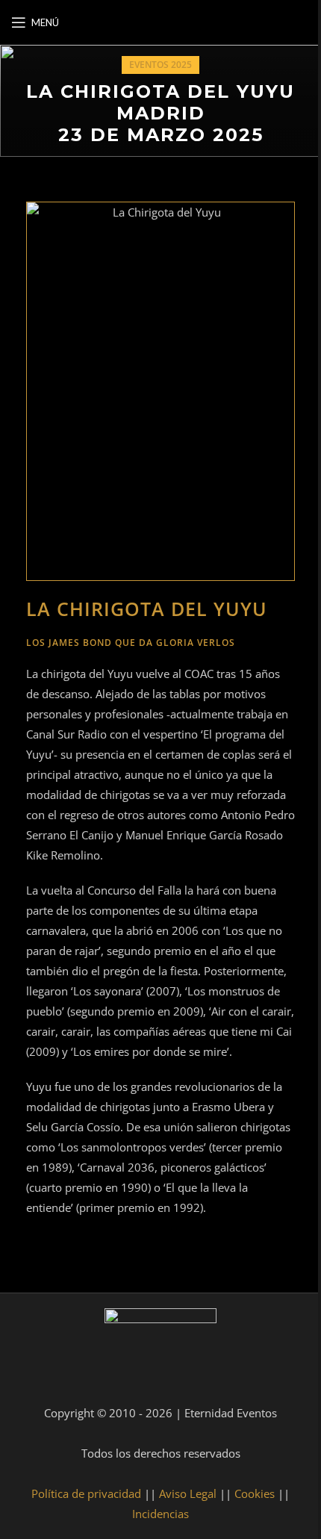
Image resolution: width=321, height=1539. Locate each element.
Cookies (254, 1493)
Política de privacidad (86, 1493)
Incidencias (160, 1513)
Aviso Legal (187, 1493)
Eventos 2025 (160, 64)
